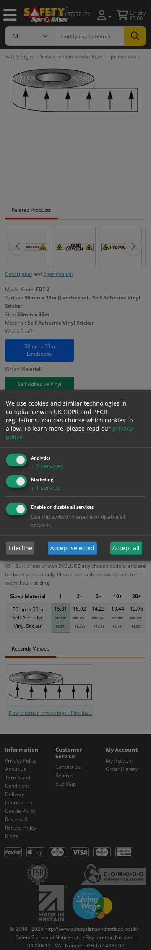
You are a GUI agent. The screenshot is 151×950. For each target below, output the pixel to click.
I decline (20, 548)
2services (47, 466)
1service (45, 488)
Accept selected (72, 548)
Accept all (126, 548)
